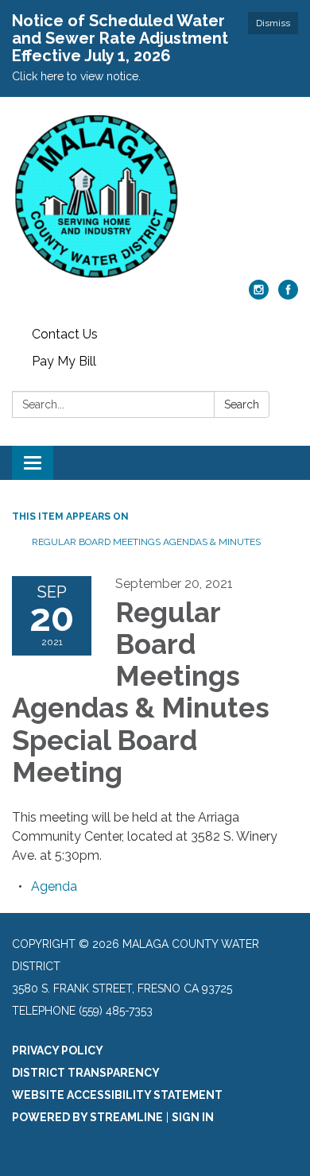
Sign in (193, 1117)
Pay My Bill (64, 361)
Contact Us (65, 334)
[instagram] (259, 295)
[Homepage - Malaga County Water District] (155, 196)
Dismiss (273, 23)
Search (241, 404)
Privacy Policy (57, 1050)
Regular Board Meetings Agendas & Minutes (146, 541)
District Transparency (86, 1072)
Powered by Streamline (87, 1117)
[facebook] (288, 295)
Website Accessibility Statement (117, 1095)
